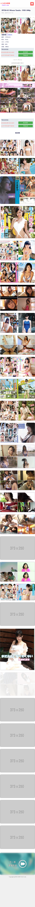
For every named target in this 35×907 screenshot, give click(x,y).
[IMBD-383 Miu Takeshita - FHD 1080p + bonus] (17, 794)
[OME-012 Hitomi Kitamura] (17, 310)
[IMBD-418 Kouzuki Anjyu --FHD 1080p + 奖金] (17, 155)
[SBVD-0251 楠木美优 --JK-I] (17, 625)
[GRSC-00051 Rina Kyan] (17, 669)
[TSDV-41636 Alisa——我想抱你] (17, 768)
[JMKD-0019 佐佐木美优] (17, 717)
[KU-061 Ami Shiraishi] (17, 512)
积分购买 (25, 52)
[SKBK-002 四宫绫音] (17, 376)
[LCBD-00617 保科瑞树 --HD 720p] (17, 600)
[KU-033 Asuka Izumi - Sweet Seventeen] (17, 559)
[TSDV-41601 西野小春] (17, 260)
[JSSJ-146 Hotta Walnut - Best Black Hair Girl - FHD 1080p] (17, 354)
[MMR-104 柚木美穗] (17, 420)
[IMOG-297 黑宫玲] (17, 845)
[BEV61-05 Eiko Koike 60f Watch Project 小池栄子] (17, 203)
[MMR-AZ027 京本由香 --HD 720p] (17, 332)
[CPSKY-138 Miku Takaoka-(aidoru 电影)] (17, 743)
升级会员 (25, 55)
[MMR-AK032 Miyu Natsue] (17, 238)
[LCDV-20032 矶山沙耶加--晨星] (17, 282)
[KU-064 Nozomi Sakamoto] (17, 490)
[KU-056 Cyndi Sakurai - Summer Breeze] (17, 533)
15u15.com (23, 873)
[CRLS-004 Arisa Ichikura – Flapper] (17, 695)
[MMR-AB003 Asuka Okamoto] (17, 581)
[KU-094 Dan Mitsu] (17, 468)
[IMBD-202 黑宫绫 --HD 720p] (17, 174)
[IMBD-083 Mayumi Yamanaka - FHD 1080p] (17, 819)
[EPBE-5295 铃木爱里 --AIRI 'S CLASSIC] (17, 398)
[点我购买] (9, 34)
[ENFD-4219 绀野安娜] (17, 442)
